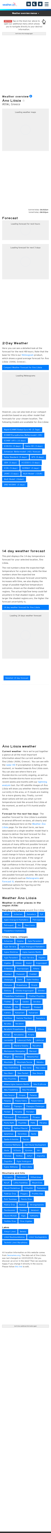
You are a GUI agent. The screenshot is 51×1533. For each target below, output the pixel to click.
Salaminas (8, 1134)
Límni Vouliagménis (38, 1237)
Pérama (43, 1123)
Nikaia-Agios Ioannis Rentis (16, 1084)
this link (18, 1266)
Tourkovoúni (9, 1210)
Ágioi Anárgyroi (24, 1161)
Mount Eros (37, 1183)
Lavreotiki (8, 1040)
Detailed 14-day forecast (16, 678)
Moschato (8, 1062)
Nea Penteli (23, 1073)
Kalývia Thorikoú (24, 1018)
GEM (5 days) (10, 462)
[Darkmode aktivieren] (34, 4)
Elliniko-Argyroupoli (25, 990)
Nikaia (23, 1079)
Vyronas (28, 1150)
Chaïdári (33, 974)
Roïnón (22, 1205)
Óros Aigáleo (26, 1221)
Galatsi (26, 1001)
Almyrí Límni (10, 1231)
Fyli (41, 914)
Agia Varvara (10, 946)
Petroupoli (9, 925)
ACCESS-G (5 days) (30, 462)
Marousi (33, 1051)
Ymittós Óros (10, 1221)
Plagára (24, 1194)
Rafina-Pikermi (21, 1128)
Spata (33, 1134)
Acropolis (8, 1177)
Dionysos (8, 985)
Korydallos (19, 1035)
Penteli (7, 1112)
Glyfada (7, 1007)
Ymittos (19, 1156)
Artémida (8, 968)
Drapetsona (21, 985)
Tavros (26, 1139)
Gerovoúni (21, 1177)
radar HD (10, 765)
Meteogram (28, 355)
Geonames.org (13, 1255)
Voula (6, 1150)
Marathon (37, 1046)
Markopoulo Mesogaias (14, 1051)
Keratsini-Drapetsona (14, 1029)
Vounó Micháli (10, 1216)
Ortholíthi (28, 1188)
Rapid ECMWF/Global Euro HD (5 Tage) (22, 429)
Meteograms (32, 878)
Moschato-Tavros (24, 1062)
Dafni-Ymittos (33, 979)
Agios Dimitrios (11, 952)
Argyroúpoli (41, 963)
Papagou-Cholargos (35, 1106)
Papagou (18, 1106)
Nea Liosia (30, 925)
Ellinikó (41, 990)
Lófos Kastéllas (21, 1183)
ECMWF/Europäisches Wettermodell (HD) (23, 435)
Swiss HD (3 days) (34, 446)
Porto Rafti (9, 1123)
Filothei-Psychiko (37, 996)
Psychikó (22, 1123)
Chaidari (8, 974)
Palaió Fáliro (37, 1101)
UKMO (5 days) (11, 473)
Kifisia (30, 1029)
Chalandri (20, 974)
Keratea (7, 1024)
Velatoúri (35, 1210)
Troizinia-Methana (12, 1145)
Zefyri (6, 914)
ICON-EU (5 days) (12, 446)
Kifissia (41, 1029)
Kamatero (31, 914)
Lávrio (7, 1046)
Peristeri (30, 1112)
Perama (18, 1112)
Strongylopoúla (37, 1205)
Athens (36, 968)
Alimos (18, 963)
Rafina (7, 1128)
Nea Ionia (27, 1068)
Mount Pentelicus (12, 1188)
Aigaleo (41, 957)
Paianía (7, 1101)
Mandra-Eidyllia (21, 1046)
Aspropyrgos (23, 968)
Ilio (19, 925)
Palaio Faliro (21, 1101)
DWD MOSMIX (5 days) (15, 485)
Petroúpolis (38, 920)
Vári (38, 1150)
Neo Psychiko (10, 1079)
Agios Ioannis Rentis (31, 952)
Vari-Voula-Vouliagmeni (35, 1145)
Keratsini (19, 1024)
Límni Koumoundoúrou (14, 1237)
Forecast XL (8, 881)
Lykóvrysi (40, 1040)
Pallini (7, 1106)
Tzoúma (22, 1210)
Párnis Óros (26, 1199)
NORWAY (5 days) (31, 468)
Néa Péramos (28, 1090)
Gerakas (37, 1001)
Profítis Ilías (37, 1194)
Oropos (22, 1095)
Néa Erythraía (39, 1084)
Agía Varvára (28, 957)
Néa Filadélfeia (11, 1090)
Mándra (40, 1062)
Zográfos (8, 1161)
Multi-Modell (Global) (14, 479)
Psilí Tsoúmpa (10, 1199)
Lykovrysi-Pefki (24, 1040)
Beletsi (23, 1231)
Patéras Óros (10, 1194)
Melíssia (19, 1057)
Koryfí (6, 1183)
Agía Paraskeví (11, 957)
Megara (7, 1057)
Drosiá (34, 985)
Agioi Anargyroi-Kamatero (16, 920)
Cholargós (8, 979)
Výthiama (34, 1216)
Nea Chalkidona (11, 1068)
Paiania (33, 1095)
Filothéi (7, 1001)
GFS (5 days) (37, 457)
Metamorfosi (33, 1057)
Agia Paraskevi (35, 941)
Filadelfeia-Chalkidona (14, 931)
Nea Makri (8, 1073)
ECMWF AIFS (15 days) (15, 440)
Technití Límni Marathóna (15, 1242)
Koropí (7, 1035)
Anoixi (29, 963)
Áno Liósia (27, 1167)
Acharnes (18, 914)
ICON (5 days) (11, 468)
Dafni (20, 979)
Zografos (41, 1156)
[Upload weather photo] (28, 4)
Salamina (36, 1128)
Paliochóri (41, 1188)
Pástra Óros (9, 1205)
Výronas (7, 1156)
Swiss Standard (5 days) (15, 457)
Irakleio (7, 1013)
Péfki (33, 1123)
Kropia (31, 1035)
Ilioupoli (26, 1007)
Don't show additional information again (25, 1326)
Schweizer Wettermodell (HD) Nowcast (22, 451)
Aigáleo (7, 963)
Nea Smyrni (38, 1073)
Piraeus (36, 1117)
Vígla (23, 1216)
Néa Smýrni (9, 1095)
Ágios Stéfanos (11, 1167)
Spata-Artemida (11, 1139)
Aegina (20, 941)
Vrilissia (17, 1150)
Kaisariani (20, 1013)
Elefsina (7, 990)
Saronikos (22, 1134)
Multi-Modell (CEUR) (33, 473)
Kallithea (8, 1018)
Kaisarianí (33, 1013)
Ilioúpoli (37, 1007)
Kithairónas (36, 1177)
